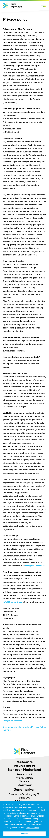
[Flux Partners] (12, 5)
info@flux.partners (34, 566)
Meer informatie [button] (32, 828)
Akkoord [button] (24, 834)
